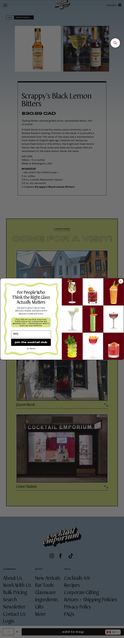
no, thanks (31, 349)
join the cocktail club (31, 342)
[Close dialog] (121, 281)
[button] (115, 43)
